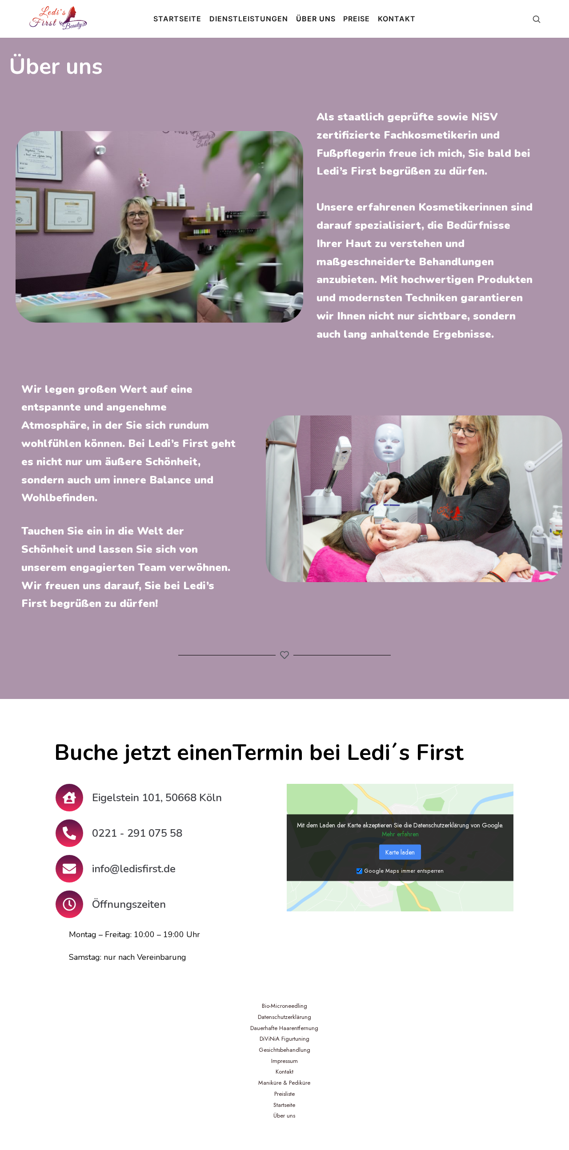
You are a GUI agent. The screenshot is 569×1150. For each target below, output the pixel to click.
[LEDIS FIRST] (57, 19)
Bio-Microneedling (284, 1006)
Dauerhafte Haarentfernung (284, 1028)
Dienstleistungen (248, 18)
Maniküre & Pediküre (284, 1082)
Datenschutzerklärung (284, 1017)
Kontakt (397, 18)
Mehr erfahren (400, 833)
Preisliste (284, 1094)
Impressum (284, 1061)
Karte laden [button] (400, 851)
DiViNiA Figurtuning (284, 1038)
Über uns (316, 18)
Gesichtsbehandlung (284, 1050)
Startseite (177, 18)
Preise (356, 18)
